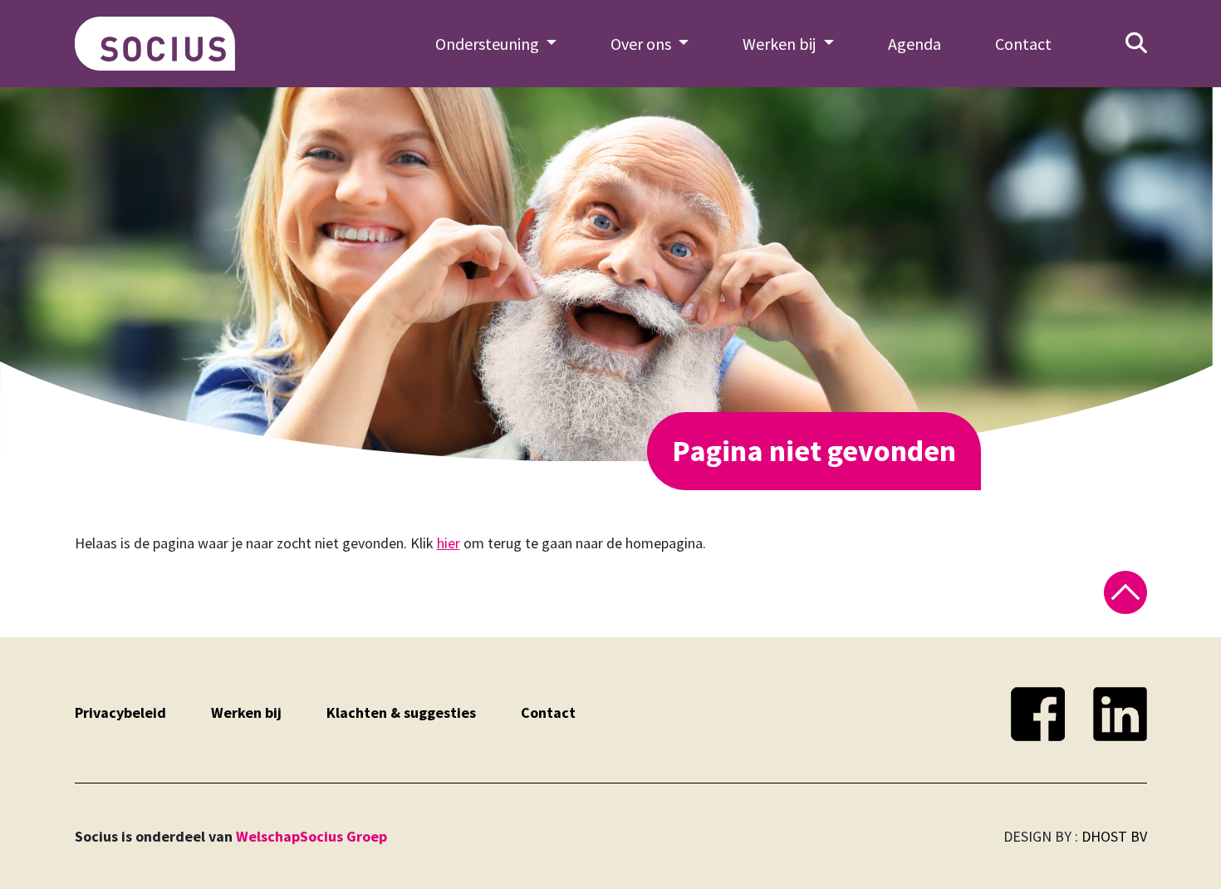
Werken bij (246, 712)
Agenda (914, 43)
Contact (1023, 43)
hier (448, 543)
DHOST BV (1114, 836)
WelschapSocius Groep (311, 836)
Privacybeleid (120, 712)
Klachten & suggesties (401, 712)
